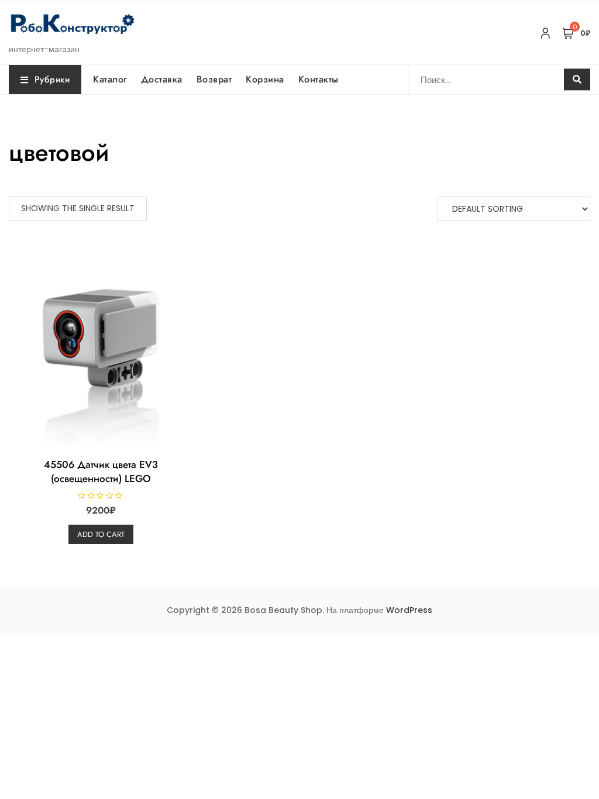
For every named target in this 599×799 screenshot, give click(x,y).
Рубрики (52, 79)
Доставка (162, 79)
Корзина (265, 79)
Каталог (110, 79)
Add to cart (101, 534)
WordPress (409, 610)
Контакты (318, 79)
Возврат (214, 79)
